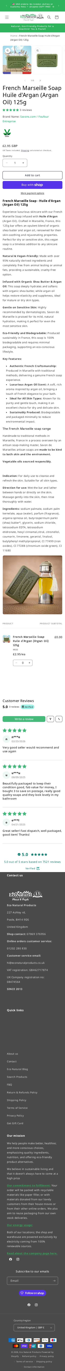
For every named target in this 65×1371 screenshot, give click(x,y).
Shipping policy (44, 1361)
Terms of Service (17, 1107)
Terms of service (24, 1361)
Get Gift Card (15, 1123)
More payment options (32, 193)
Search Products (17, 1076)
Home (13, 35)
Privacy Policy (15, 1115)
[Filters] (50, 719)
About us (12, 1053)
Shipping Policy (16, 1100)
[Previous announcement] (6, 5)
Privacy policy (47, 1356)
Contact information (34, 1367)
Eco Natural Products (30, 1352)
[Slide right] (40, 80)
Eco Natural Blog (17, 1069)
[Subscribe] (54, 1281)
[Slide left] (25, 80)
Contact (11, 1061)
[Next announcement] (58, 5)
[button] (7, 17)
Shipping (25, 150)
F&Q (9, 1084)
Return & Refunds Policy (22, 1092)
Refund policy (29, 1356)
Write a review (24, 719)
